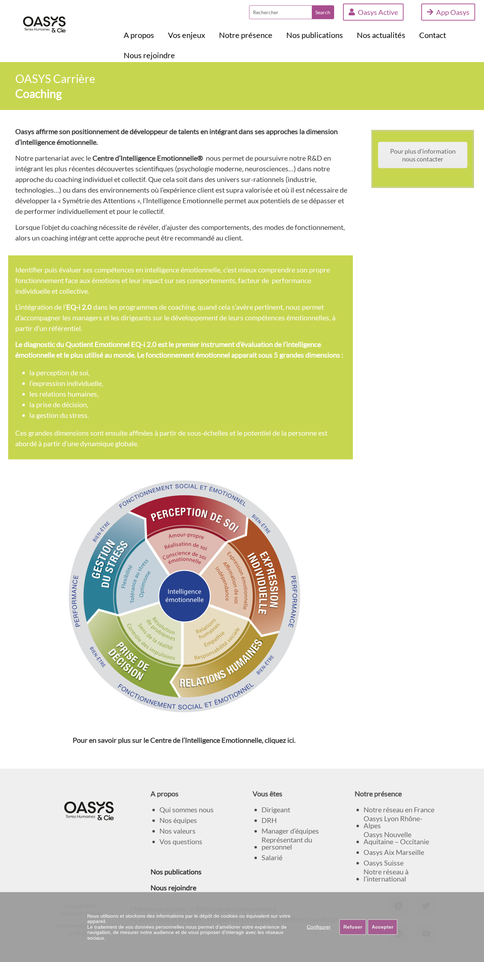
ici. (291, 740)
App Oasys (452, 12)
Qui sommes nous (186, 809)
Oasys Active (378, 12)
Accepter (382, 927)
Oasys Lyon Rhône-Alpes (393, 822)
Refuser (352, 927)
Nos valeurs (177, 831)
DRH (269, 820)
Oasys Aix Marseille (394, 852)
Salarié (271, 857)
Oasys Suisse (384, 863)
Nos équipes (178, 820)
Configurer (319, 927)
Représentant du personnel (286, 843)
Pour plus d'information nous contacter (423, 155)
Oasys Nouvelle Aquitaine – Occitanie (396, 838)
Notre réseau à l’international (386, 875)
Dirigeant (275, 809)
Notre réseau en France (399, 809)
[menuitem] (139, 35)
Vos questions (180, 841)
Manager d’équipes (290, 831)
